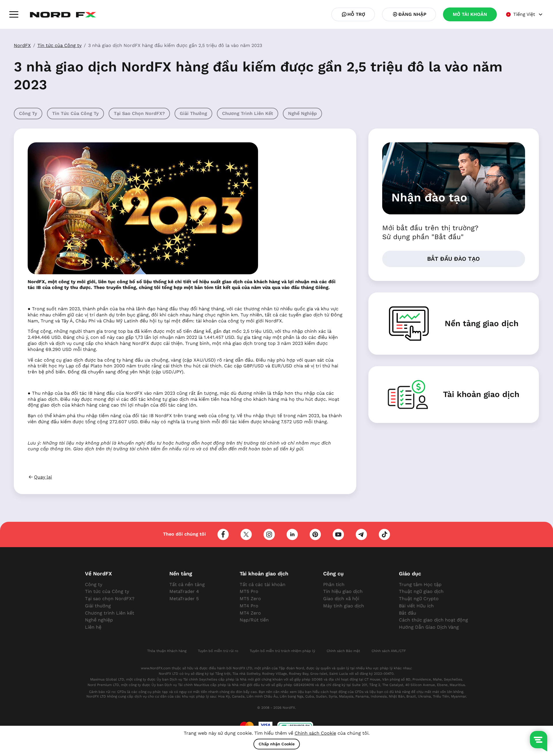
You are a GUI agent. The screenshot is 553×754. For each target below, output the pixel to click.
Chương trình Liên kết (247, 113)
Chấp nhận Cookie (277, 744)
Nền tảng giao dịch (481, 323)
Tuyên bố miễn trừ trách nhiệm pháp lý (282, 651)
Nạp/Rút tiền (254, 620)
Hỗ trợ (356, 14)
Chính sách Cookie (315, 733)
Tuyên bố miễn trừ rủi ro (218, 651)
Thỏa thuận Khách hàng (166, 651)
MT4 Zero (250, 613)
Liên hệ (93, 627)
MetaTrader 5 (184, 598)
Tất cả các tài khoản (262, 584)
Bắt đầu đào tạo (453, 258)
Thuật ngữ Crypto (419, 598)
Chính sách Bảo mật (343, 651)
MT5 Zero (250, 598)
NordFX (22, 45)
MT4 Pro (249, 606)
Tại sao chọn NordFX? (139, 113)
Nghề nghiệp (302, 113)
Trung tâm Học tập (420, 584)
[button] (14, 14)
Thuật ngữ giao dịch (421, 591)
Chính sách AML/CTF (389, 651)
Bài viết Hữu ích (416, 606)
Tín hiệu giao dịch (343, 591)
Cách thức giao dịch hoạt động (433, 620)
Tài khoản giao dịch (481, 394)
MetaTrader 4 (184, 591)
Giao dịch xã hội (341, 598)
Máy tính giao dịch (343, 606)
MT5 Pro (249, 591)
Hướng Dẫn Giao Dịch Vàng (429, 627)
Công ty (28, 113)
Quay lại (43, 477)
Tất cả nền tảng (187, 584)
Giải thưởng (193, 113)
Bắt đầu (407, 613)
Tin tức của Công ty (59, 45)
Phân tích (333, 584)
